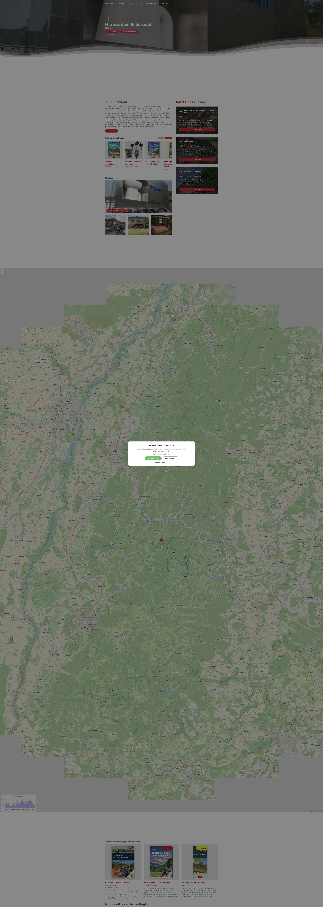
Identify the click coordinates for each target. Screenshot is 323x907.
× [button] (193, 443)
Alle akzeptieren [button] (153, 458)
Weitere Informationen (164, 451)
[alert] (161, 453)
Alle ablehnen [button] (170, 458)
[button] (161, 454)
